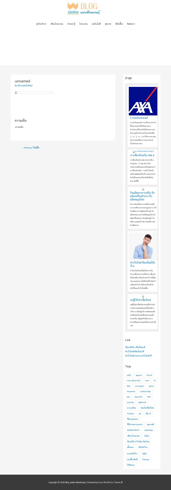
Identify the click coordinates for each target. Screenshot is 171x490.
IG (155, 380)
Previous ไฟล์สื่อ (30, 147)
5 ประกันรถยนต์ (139, 117)
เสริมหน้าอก (142, 447)
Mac (128, 397)
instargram (139, 386)
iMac (129, 386)
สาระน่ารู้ (71, 23)
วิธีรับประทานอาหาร (135, 424)
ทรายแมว (130, 413)
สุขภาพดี (150, 424)
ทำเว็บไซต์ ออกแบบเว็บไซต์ (137, 355)
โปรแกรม (83, 23)
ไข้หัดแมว (131, 465)
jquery (151, 386)
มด (140, 413)
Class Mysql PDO (133, 380)
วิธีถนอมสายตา (132, 419)
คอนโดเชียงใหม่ (147, 407)
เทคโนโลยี (96, 23)
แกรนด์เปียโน (132, 453)
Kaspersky (131, 391)
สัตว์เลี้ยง (119, 23)
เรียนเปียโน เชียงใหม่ (134, 347)
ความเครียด (131, 408)
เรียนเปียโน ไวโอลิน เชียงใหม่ (138, 441)
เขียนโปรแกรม (56, 23)
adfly (129, 375)
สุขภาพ (108, 23)
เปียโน (146, 436)
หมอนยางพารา (133, 430)
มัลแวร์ (148, 413)
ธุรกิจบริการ (41, 23)
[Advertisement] (85, 46)
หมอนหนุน (148, 430)
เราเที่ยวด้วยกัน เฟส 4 (142, 155)
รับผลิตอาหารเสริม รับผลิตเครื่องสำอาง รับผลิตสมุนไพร (142, 196)
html (147, 380)
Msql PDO (139, 397)
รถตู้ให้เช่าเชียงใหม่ (140, 299)
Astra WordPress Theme (109, 482)
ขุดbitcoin (142, 402)
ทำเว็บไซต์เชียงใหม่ (133, 351)
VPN (149, 397)
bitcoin (149, 375)
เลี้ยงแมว (130, 447)
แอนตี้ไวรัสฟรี (132, 459)
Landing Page (145, 391)
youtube (130, 402)
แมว (144, 453)
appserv (139, 375)
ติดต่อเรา (131, 23)
